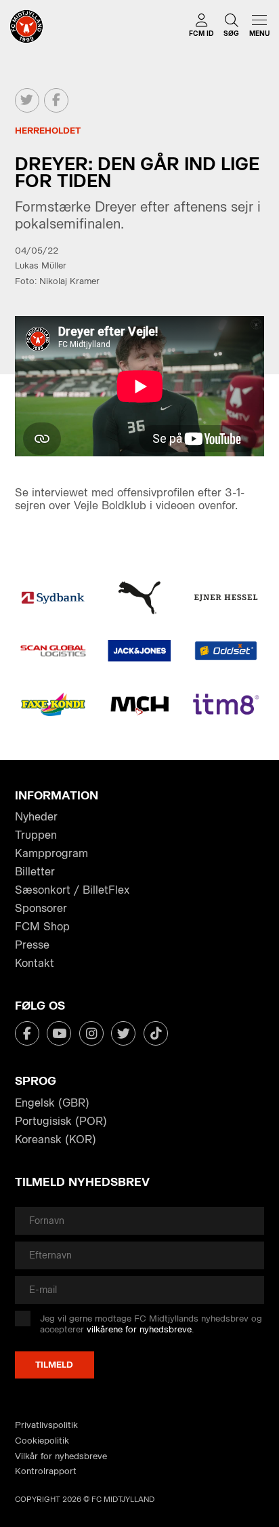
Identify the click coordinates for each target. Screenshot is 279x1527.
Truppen (36, 835)
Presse (32, 944)
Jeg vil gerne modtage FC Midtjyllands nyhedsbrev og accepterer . (151, 1323)
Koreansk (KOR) (55, 1139)
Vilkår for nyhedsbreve (61, 1456)
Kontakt (34, 963)
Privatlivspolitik (46, 1425)
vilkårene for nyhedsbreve (139, 1329)
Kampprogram (51, 853)
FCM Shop (42, 926)
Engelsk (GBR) (52, 1102)
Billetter (35, 871)
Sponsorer (41, 908)
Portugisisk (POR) (61, 1121)
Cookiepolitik (42, 1440)
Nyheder (36, 816)
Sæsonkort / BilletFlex (72, 890)
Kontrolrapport (46, 1471)
